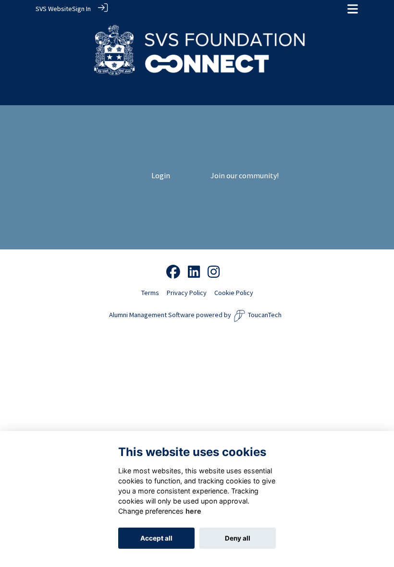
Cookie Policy (233, 292)
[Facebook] (173, 272)
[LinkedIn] (194, 272)
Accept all (156, 538)
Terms (150, 292)
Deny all (237, 538)
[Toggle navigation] (352, 8)
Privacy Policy (187, 292)
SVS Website (54, 8)
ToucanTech (265, 314)
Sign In (81, 8)
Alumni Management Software (152, 314)
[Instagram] (214, 272)
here (193, 511)
